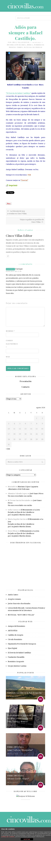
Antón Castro (13, 595)
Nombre (10, 331)
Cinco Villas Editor (20, 42)
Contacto (25, 387)
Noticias (28, 47)
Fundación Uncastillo (16, 657)
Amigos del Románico (16, 626)
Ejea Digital (12, 648)
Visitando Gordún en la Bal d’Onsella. (24, 693)
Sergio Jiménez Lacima (17, 666)
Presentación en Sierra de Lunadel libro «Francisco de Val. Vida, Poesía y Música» (21, 718)
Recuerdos (37, 47)
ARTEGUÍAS (12, 631)
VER (29, 175)
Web (8, 357)
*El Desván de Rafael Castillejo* (18, 93)
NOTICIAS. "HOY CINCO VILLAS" (21, 615)
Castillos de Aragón (15, 635)
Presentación (25, 381)
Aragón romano (14, 599)
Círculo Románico (15, 639)
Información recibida (16, 45)
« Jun (8, 449)
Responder (10, 269)
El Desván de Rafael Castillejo (19, 653)
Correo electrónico (11, 344)
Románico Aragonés (16, 661)
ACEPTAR (27, 839)
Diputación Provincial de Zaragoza (22, 644)
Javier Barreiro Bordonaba (19, 603)
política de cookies (8, 837)
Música (30, 45)
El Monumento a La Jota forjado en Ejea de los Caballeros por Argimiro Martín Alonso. (24, 512)
